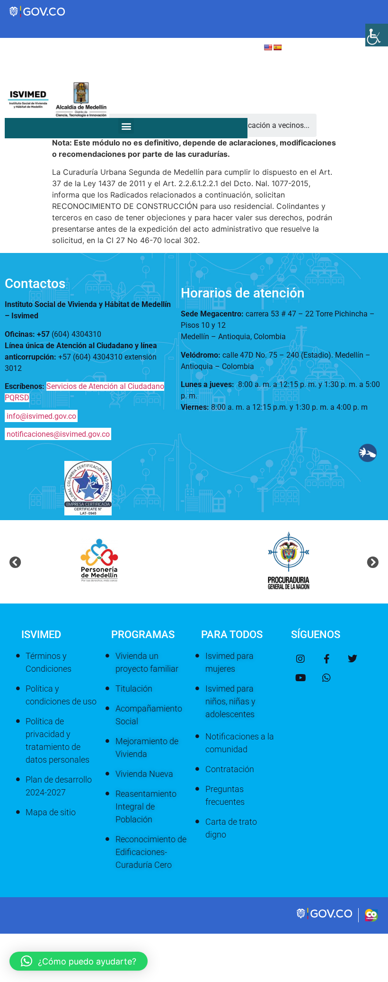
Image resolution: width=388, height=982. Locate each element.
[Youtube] (300, 677)
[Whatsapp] (326, 677)
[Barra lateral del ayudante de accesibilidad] (376, 35)
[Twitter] (352, 658)
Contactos (35, 283)
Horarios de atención (243, 293)
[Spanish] (277, 47)
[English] (268, 47)
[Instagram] (300, 658)
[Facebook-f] (326, 658)
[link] (325, 918)
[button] (126, 126)
